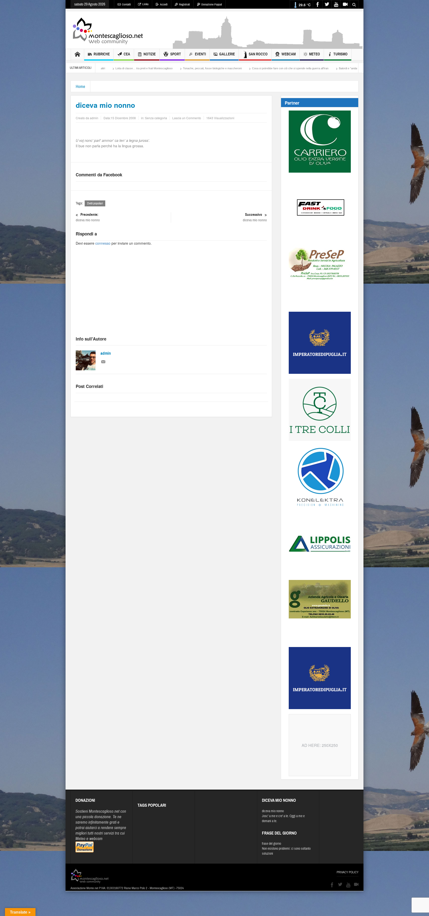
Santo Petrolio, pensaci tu (345, 68)
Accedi (164, 4)
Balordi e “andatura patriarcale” (301, 68)
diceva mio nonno (88, 217)
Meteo (314, 54)
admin (106, 353)
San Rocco (258, 54)
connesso (102, 243)
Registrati (184, 4)
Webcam (289, 54)
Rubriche (102, 54)
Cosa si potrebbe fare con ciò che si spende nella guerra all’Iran (233, 68)
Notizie (149, 54)
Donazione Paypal (211, 4)
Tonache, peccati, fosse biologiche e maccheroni (155, 68)
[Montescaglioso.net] (108, 30)
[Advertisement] (268, 46)
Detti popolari (95, 203)
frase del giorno (271, 843)
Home (80, 86)
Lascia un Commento (186, 118)
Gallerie (227, 54)
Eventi (200, 54)
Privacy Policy (347, 872)
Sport (175, 54)
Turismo (340, 54)
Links (145, 4)
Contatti (126, 4)
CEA (127, 54)
